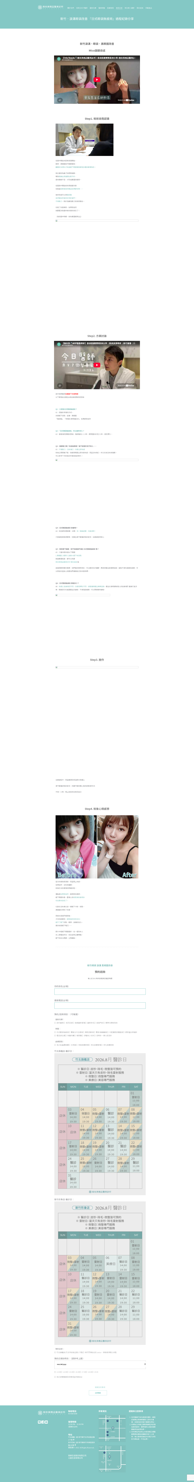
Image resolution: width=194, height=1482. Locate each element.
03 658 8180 (72, 1413)
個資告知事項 (100, 1387)
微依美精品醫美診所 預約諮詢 (66, 562)
